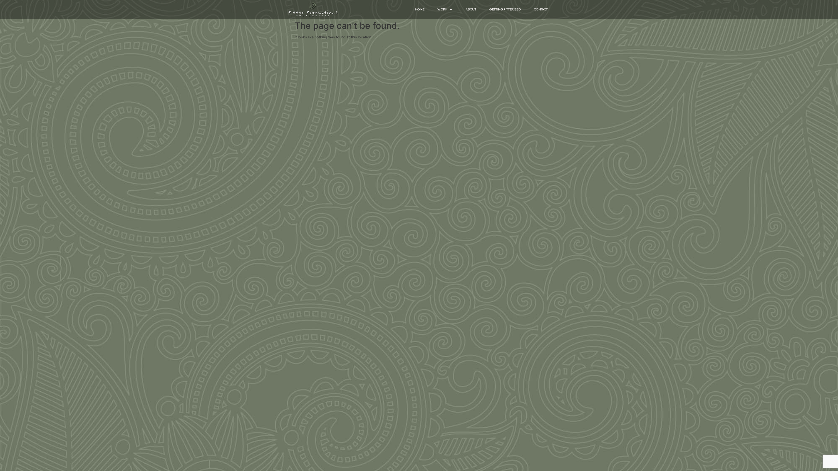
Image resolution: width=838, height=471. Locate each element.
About (471, 9)
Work (442, 9)
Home (419, 9)
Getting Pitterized (505, 9)
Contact (541, 9)
